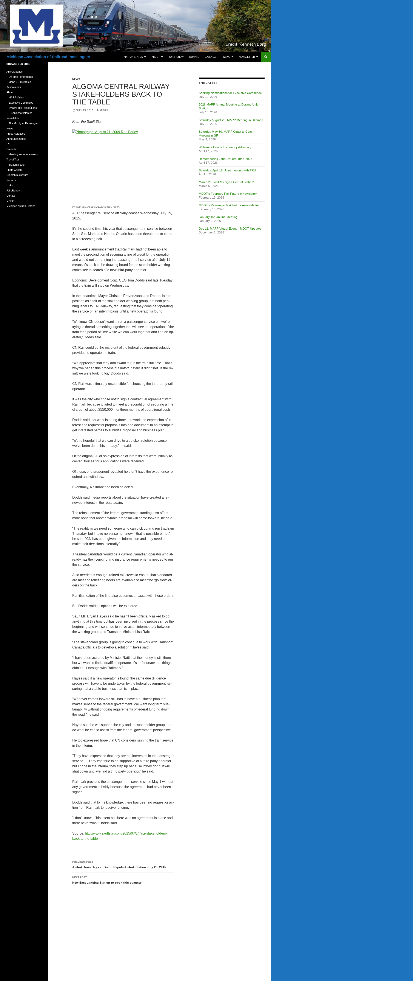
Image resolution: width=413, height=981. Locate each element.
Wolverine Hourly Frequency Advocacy (225, 147)
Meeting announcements (23, 154)
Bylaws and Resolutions (23, 107)
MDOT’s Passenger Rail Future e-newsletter (229, 205)
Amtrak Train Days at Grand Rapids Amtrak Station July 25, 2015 (119, 864)
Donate (194, 57)
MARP (10, 200)
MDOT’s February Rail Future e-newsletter (228, 193)
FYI (8, 144)
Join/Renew (176, 57)
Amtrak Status (133, 57)
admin (103, 110)
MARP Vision (16, 97)
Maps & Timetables (20, 82)
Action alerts (13, 87)
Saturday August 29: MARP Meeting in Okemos (231, 120)
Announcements (16, 138)
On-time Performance (21, 76)
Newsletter (247, 57)
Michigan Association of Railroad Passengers (48, 57)
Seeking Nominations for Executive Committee (230, 93)
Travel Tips (12, 159)
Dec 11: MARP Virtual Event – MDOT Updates (230, 228)
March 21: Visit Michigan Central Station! (226, 182)
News (226, 57)
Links (9, 185)
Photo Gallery (14, 169)
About (156, 57)
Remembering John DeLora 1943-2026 (225, 158)
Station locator (17, 164)
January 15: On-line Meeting (218, 217)
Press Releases (15, 133)
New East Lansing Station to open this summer (106, 880)
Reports (11, 180)
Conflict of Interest (21, 113)
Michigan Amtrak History (20, 206)
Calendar (211, 57)
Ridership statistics (17, 175)
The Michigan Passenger (23, 123)
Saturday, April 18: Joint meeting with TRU (227, 170)
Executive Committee (21, 102)
